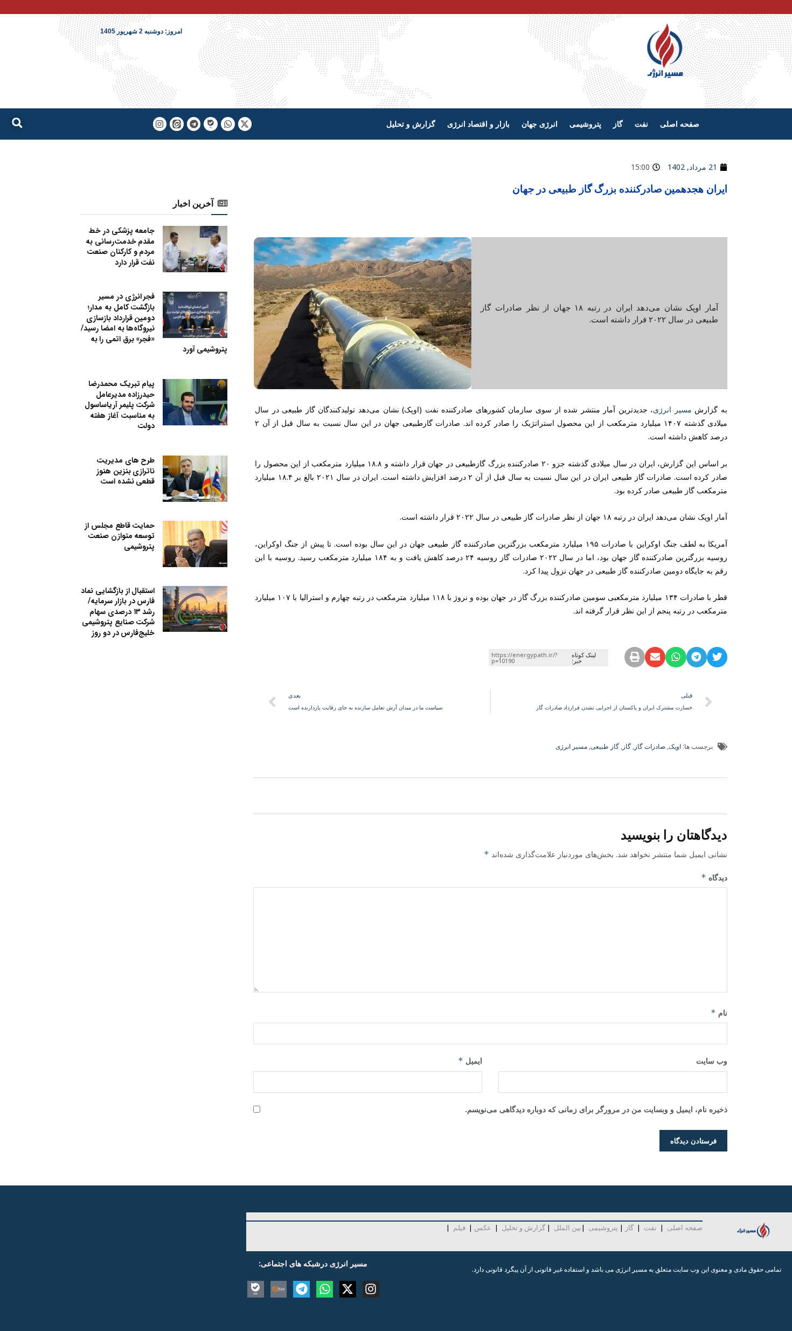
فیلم (458, 1227)
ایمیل (470, 1061)
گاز (618, 124)
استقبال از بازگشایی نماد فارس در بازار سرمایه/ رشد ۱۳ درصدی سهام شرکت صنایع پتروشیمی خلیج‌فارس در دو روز (118, 612)
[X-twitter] (245, 124)
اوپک (675, 746)
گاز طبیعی (604, 746)
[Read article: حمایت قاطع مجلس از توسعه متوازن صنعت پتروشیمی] (195, 544)
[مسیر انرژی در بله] (211, 124)
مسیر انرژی (672, 409)
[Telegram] (194, 124)
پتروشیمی (585, 124)
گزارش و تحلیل (410, 124)
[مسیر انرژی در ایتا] (177, 124)
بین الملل (567, 1227)
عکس (482, 1227)
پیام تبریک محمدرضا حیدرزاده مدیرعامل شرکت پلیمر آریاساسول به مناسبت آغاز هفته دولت (120, 405)
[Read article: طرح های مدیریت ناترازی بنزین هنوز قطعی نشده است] (195, 479)
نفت (641, 124)
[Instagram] (160, 124)
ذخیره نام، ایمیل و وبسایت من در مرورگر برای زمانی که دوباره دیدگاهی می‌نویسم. (596, 1109)
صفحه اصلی (679, 124)
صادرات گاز (649, 746)
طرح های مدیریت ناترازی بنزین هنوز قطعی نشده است (125, 470)
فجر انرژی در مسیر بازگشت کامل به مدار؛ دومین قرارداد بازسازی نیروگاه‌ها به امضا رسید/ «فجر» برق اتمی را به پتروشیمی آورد (154, 323)
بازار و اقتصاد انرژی (478, 124)
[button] (17, 123)
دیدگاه (714, 877)
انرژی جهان (540, 124)
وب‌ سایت (711, 1061)
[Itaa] (278, 1289)
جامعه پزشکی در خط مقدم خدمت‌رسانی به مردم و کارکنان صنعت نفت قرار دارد (120, 246)
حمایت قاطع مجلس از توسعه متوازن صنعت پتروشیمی (120, 536)
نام (719, 1013)
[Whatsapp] (228, 124)
